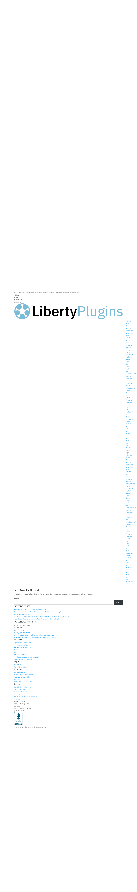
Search (16, 599)
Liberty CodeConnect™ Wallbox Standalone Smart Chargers (34, 635)
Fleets (128, 335)
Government (130, 333)
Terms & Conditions (21, 667)
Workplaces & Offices (21, 645)
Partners (128, 421)
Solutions (129, 321)
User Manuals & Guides (22, 677)
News (127, 417)
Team (127, 407)
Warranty (17, 694)
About (128, 405)
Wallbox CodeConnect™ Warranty (25, 696)
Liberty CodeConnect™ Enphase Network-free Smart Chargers (131, 393)
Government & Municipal (22, 647)
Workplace (129, 331)
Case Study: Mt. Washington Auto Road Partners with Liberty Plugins (37, 619)
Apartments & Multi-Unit (22, 643)
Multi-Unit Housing (128, 326)
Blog (127, 414)
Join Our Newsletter (21, 672)
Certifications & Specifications (24, 682)
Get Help (17, 699)
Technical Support (20, 689)
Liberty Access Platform (128, 366)
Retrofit (128, 338)
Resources (129, 419)
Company (129, 402)
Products (129, 357)
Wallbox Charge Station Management (26, 657)
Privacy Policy (18, 665)
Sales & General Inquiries (22, 687)
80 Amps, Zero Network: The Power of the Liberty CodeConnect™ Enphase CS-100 (41, 616)
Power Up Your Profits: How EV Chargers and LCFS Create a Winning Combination (41, 612)
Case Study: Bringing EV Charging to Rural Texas (30, 609)
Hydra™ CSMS (19, 630)
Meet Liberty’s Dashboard (22, 614)
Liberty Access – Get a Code (23, 675)
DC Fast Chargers (20, 655)
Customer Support (20, 692)
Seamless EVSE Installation (23, 659)
